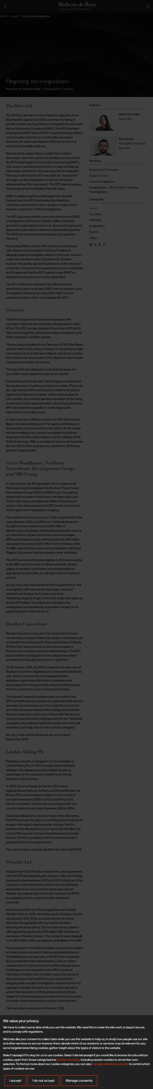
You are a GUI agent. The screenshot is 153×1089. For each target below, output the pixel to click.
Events (93, 232)
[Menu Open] (5, 6)
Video (93, 238)
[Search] (148, 6)
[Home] (76, 6)
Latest (14, 16)
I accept (15, 1080)
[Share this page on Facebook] (99, 244)
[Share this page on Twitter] (95, 244)
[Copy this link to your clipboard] (104, 244)
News (92, 208)
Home (3, 16)
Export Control (98, 175)
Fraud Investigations (102, 181)
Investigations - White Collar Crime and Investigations (113, 189)
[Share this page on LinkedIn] (90, 244)
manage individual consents (110, 1064)
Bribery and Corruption (104, 169)
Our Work (95, 214)
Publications (97, 226)
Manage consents (79, 1080)
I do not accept (43, 1080)
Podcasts (95, 220)
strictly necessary (68, 1059)
